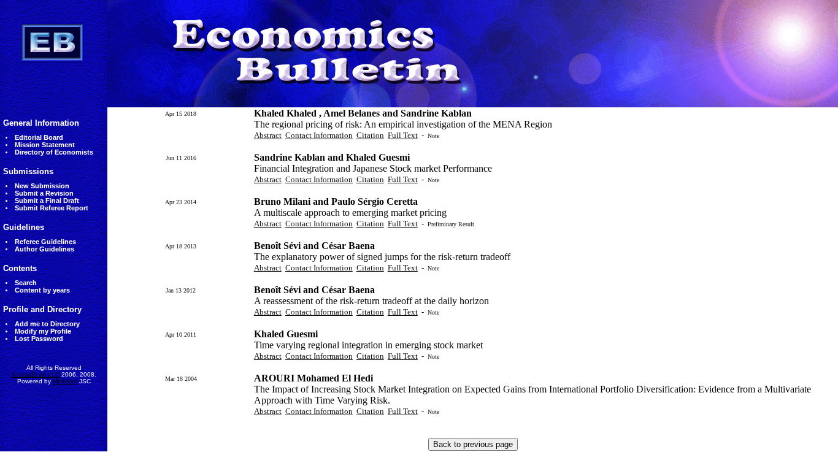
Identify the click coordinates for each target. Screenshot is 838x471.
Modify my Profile (43, 331)
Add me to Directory (47, 323)
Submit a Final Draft (47, 200)
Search (26, 282)
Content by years (42, 290)
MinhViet (65, 381)
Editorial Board (39, 137)
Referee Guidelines (45, 241)
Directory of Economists (54, 152)
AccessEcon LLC (35, 374)
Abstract (268, 135)
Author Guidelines (44, 249)
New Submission (42, 186)
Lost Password (39, 338)
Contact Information (319, 135)
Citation (370, 135)
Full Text (403, 135)
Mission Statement (45, 144)
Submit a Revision (44, 193)
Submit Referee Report (51, 208)
